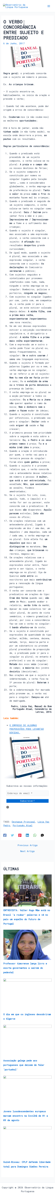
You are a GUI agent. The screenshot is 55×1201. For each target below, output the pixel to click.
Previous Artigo (28, 845)
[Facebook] (4, 835)
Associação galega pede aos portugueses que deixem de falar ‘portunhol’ (23, 1065)
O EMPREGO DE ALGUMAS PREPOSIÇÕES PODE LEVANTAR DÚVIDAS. (26, 729)
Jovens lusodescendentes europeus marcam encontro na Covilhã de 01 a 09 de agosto (25, 1116)
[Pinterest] (19, 835)
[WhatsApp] (34, 835)
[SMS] (42, 835)
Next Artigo (27, 851)
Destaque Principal (23, 821)
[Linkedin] (27, 835)
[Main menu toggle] (49, 6)
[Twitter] (12, 835)
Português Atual (22, 825)
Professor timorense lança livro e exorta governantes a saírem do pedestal (25, 968)
